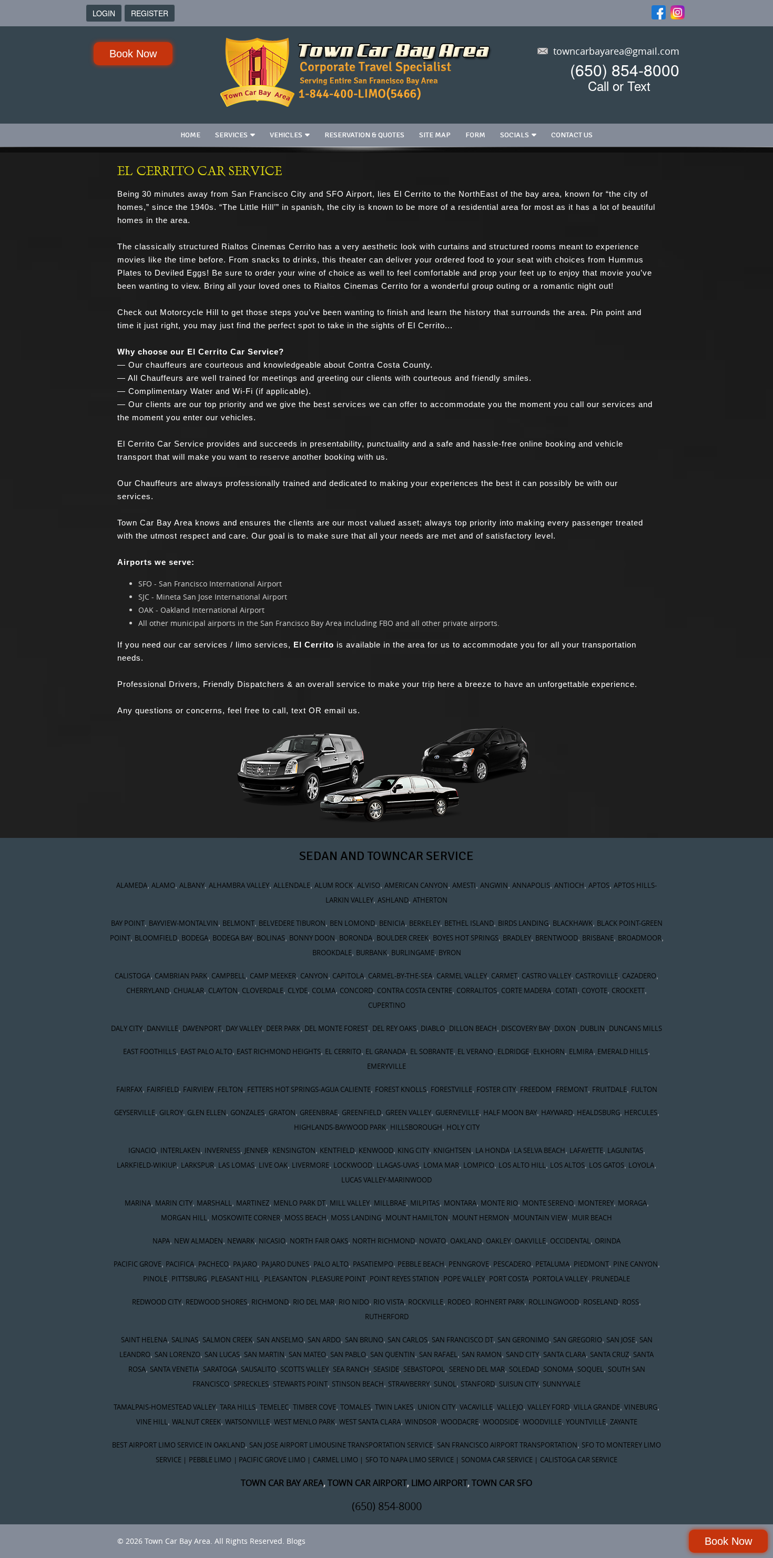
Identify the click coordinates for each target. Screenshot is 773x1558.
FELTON (230, 1089)
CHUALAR (189, 990)
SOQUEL (590, 1369)
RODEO (459, 1302)
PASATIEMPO (373, 1264)
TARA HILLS (238, 1407)
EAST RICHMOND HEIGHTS (279, 1051)
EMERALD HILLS (622, 1051)
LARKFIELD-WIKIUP (147, 1165)
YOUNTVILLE (586, 1422)
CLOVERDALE (262, 990)
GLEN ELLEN (206, 1112)
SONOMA (558, 1369)
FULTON (644, 1089)
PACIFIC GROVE (137, 1264)
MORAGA (632, 1203)
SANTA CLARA (564, 1354)
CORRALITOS (476, 990)
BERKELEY (424, 923)
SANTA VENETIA (174, 1369)
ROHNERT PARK (499, 1302)
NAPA (161, 1241)
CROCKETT (628, 990)
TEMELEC (274, 1407)
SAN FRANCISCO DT (462, 1339)
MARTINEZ (252, 1203)
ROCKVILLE (425, 1302)
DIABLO (433, 1028)
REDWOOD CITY (156, 1302)
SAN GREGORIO (577, 1339)
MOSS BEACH (305, 1217)
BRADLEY (517, 938)
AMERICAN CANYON (416, 885)
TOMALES (355, 1407)
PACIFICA (180, 1264)
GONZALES (247, 1112)
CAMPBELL (228, 975)
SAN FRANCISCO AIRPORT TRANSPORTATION (507, 1445)
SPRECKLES (251, 1384)
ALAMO (163, 885)
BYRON (450, 952)
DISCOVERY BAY (525, 1028)
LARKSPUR (197, 1165)
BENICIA (392, 923)
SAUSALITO (258, 1369)
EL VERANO (475, 1051)
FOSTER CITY (496, 1089)
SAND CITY (522, 1354)
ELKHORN (549, 1051)
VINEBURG (640, 1407)
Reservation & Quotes (364, 134)
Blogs (296, 1541)
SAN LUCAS (222, 1354)
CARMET (504, 975)
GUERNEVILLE (457, 1112)
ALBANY (192, 885)
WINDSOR (420, 1422)
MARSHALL (214, 1203)
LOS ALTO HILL (522, 1165)
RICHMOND (270, 1302)
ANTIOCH (569, 885)
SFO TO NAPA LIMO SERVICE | (412, 1459)
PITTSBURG (189, 1278)
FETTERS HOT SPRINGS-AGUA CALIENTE (309, 1089)
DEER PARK (283, 1028)
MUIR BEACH (592, 1217)
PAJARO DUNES (285, 1264)
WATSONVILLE (247, 1422)
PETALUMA (552, 1264)
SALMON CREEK (227, 1339)
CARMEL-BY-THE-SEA (400, 975)
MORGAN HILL (184, 1217)
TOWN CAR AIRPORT (367, 1483)
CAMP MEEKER (273, 975)
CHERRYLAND (147, 990)
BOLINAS (271, 938)
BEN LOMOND (352, 923)
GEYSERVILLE (134, 1112)
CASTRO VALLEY (546, 975)
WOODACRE (460, 1422)
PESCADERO (512, 1264)
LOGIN (104, 13)
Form (475, 134)
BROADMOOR (640, 938)
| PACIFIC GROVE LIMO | (272, 1459)
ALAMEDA (131, 885)
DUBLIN (592, 1028)
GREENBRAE (319, 1112)
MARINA (138, 1203)
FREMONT (572, 1089)
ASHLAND (393, 900)
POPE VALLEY (464, 1278)
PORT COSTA (508, 1278)
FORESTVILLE (451, 1089)
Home (190, 134)
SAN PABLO (348, 1354)
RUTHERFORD (387, 1316)
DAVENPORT (201, 1028)
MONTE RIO (499, 1203)
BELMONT (238, 923)
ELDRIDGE (513, 1051)
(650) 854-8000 (624, 69)
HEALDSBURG (598, 1112)
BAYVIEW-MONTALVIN (183, 923)
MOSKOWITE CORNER (245, 1217)
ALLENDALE (291, 885)
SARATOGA (220, 1369)
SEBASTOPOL (424, 1369)
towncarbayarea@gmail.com (616, 51)
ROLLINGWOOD (553, 1302)
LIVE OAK (273, 1165)
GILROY (171, 1112)
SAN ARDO (324, 1339)
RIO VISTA (388, 1302)
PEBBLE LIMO (210, 1459)
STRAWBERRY (409, 1384)
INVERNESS (222, 1150)
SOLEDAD (524, 1369)
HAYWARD (557, 1112)
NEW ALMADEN (198, 1241)
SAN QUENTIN (392, 1354)
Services (231, 134)
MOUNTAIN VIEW (540, 1217)
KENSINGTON (294, 1150)
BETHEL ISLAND (469, 923)
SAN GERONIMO (523, 1339)
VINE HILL (152, 1422)
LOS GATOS (606, 1165)
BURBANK (371, 952)
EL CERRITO (343, 1051)
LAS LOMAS (236, 1165)
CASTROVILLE (596, 975)
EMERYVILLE (386, 1066)
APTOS (598, 885)
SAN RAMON (482, 1354)
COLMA (323, 990)
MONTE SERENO (548, 1203)
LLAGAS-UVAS (398, 1165)
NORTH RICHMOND (383, 1241)
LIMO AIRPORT (439, 1483)
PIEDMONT (591, 1264)
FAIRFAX (129, 1089)
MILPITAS (425, 1203)
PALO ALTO (331, 1264)
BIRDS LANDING (523, 923)
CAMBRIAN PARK (181, 975)
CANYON (314, 975)
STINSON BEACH (358, 1384)
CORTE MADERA (526, 990)
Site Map (435, 134)
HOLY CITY (463, 1127)
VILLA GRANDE (597, 1407)
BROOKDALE (332, 952)
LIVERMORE (310, 1165)
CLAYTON (223, 990)
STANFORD (478, 1384)
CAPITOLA (348, 975)
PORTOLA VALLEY (560, 1278)
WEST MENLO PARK (304, 1422)
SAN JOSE (620, 1339)
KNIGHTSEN (452, 1150)
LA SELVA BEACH (539, 1150)
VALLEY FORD (548, 1407)
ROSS (630, 1302)
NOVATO (432, 1241)
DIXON (565, 1028)
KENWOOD (376, 1150)
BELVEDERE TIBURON (292, 923)
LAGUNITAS (625, 1150)
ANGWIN (494, 885)
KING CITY (413, 1150)
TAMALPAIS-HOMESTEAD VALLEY (165, 1407)
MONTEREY (596, 1203)
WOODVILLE (542, 1422)
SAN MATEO (307, 1354)
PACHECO (213, 1264)
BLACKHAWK (573, 923)
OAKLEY (498, 1241)
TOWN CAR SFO (502, 1483)
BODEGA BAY (232, 938)
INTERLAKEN (180, 1150)
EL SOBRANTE (431, 1051)
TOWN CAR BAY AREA (282, 1483)
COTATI (566, 990)
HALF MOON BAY (510, 1112)
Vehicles (286, 134)
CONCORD (356, 990)
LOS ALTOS (567, 1165)
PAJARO (245, 1264)
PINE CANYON (635, 1264)
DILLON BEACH (473, 1028)
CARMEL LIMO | (338, 1459)
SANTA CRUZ (609, 1354)
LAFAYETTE (586, 1150)
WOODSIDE (500, 1422)
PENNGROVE (469, 1264)
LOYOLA (641, 1165)
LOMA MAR (441, 1165)
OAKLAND (466, 1241)
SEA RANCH (351, 1369)
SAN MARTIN (264, 1354)
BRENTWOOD (556, 938)
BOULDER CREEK (403, 938)
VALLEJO (510, 1407)
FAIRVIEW (198, 1089)
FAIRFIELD (163, 1089)
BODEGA (194, 938)
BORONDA (355, 938)
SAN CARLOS (408, 1339)
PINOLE (155, 1278)
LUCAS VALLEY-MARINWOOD (386, 1180)
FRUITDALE (609, 1089)
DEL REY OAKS (394, 1028)
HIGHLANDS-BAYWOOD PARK (340, 1127)
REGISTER (149, 13)
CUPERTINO (386, 1005)
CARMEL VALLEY (461, 975)
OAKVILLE (530, 1241)
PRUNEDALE (611, 1278)
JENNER (256, 1150)
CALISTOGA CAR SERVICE (578, 1459)
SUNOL (445, 1384)
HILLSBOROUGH (416, 1127)
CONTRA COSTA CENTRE (414, 990)
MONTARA (460, 1203)
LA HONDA (492, 1150)
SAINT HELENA (144, 1339)
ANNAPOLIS (531, 885)
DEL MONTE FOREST (336, 1028)
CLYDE (298, 990)
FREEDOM (536, 1089)
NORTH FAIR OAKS (319, 1241)
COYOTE (594, 990)
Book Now (133, 53)
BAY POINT (128, 923)
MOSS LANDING (356, 1217)
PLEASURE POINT (338, 1278)
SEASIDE (386, 1369)
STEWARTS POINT (300, 1384)
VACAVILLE (476, 1407)
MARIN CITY (173, 1203)
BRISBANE (598, 938)
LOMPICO (478, 1165)
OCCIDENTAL (570, 1241)
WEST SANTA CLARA (370, 1422)
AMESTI (464, 885)
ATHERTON (430, 900)
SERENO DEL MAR (477, 1369)
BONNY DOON (312, 938)
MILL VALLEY (350, 1203)
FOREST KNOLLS (400, 1089)
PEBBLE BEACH (421, 1264)
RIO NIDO (354, 1302)
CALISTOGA (132, 975)
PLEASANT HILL (235, 1278)
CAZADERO (639, 975)
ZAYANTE (623, 1422)
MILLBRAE (390, 1203)
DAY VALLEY (244, 1028)
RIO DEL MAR (313, 1302)
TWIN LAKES (394, 1407)
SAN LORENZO (177, 1354)
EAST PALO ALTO (206, 1051)
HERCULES (640, 1112)
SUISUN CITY (518, 1384)
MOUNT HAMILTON (416, 1217)
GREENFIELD (361, 1112)
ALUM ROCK (333, 885)
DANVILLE (162, 1028)
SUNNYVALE (562, 1384)
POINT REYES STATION (404, 1278)
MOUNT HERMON (480, 1217)
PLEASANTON (285, 1278)
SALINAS (184, 1339)
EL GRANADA (385, 1051)
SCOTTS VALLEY (304, 1369)
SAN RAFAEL (438, 1354)
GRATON (282, 1112)
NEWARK (241, 1241)
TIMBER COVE (314, 1407)
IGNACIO (142, 1150)
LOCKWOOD (352, 1165)
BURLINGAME (412, 952)
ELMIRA (581, 1051)
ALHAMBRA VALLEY (239, 885)
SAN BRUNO (364, 1339)
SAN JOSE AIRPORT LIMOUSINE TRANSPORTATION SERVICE (341, 1445)
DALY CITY (127, 1028)
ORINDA (608, 1241)
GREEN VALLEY (408, 1112)
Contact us (572, 134)
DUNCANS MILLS (635, 1028)
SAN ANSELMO (280, 1339)
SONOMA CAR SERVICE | (499, 1459)
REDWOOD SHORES (216, 1302)
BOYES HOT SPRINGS (466, 938)
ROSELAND (600, 1302)
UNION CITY (436, 1407)
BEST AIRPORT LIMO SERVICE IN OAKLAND (178, 1445)
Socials (514, 134)
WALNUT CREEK (196, 1422)
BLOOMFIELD (156, 938)
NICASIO (272, 1241)
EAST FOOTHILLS (149, 1051)
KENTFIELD (337, 1150)
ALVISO (368, 885)
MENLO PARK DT (299, 1203)
